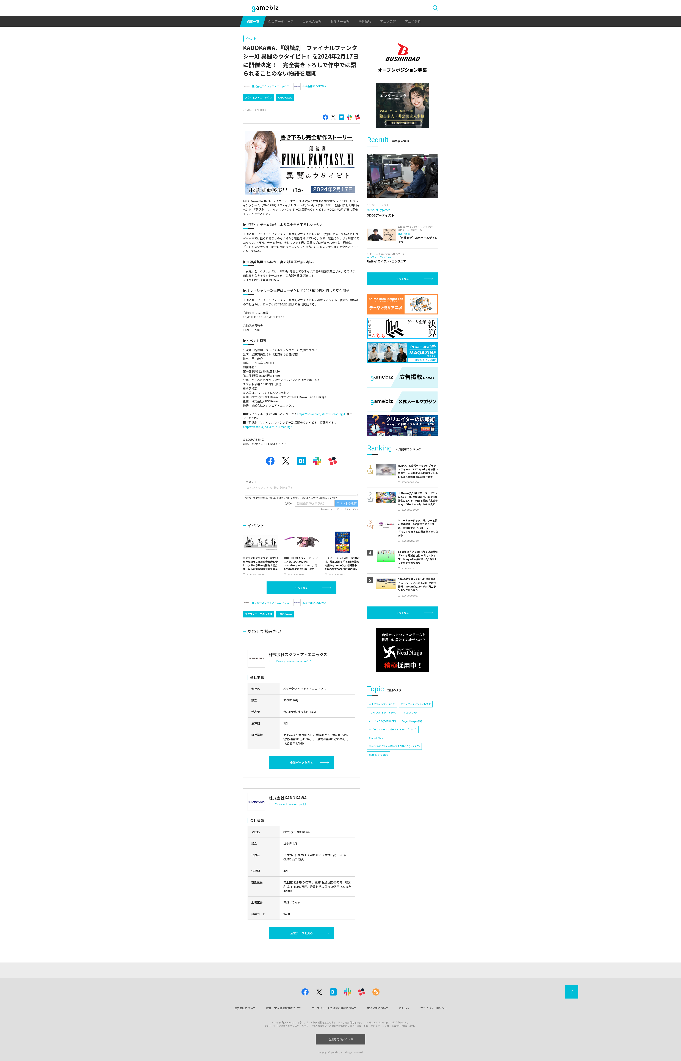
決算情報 (364, 21)
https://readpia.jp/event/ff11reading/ (267, 427)
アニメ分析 (413, 21)
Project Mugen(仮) (412, 721)
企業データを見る (301, 762)
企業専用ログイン (339, 1039)
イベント (250, 38)
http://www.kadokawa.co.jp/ (285, 804)
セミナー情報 (340, 21)
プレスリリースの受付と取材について (333, 1008)
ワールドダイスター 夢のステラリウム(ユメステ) (394, 746)
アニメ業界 (388, 21)
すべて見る (301, 588)
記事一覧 (253, 21)
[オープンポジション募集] (402, 57)
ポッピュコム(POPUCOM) (382, 721)
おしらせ (404, 1008)
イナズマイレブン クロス (382, 704)
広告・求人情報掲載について (283, 1008)
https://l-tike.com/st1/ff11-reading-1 (321, 414)
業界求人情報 (312, 21)
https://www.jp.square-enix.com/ (288, 661)
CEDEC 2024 (410, 712)
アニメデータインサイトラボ (416, 704)
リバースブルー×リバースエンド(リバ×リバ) (393, 729)
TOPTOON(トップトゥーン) (383, 712)
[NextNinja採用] (402, 650)
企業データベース (281, 21)
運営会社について (245, 1008)
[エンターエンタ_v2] (402, 105)
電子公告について (377, 1008)
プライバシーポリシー (433, 1008)
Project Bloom (377, 738)
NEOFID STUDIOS (378, 754)
